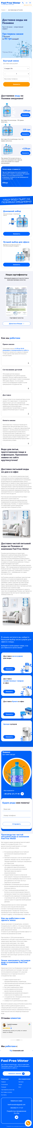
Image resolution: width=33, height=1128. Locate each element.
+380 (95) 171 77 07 (23, 3)
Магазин (21, 1082)
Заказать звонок (14, 1073)
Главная (3, 1082)
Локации (3, 1087)
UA (26, 3)
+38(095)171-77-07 (16, 1108)
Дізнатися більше (15, 323)
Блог (20, 1087)
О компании (4, 1084)
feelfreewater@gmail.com (16, 1104)
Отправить (16, 824)
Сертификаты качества (7, 1089)
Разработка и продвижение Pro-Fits (16, 1126)
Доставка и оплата (6, 1092)
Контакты (3, 1095)
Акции (20, 1084)
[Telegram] (16, 1117)
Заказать (16, 84)
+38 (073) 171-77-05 (12, 794)
